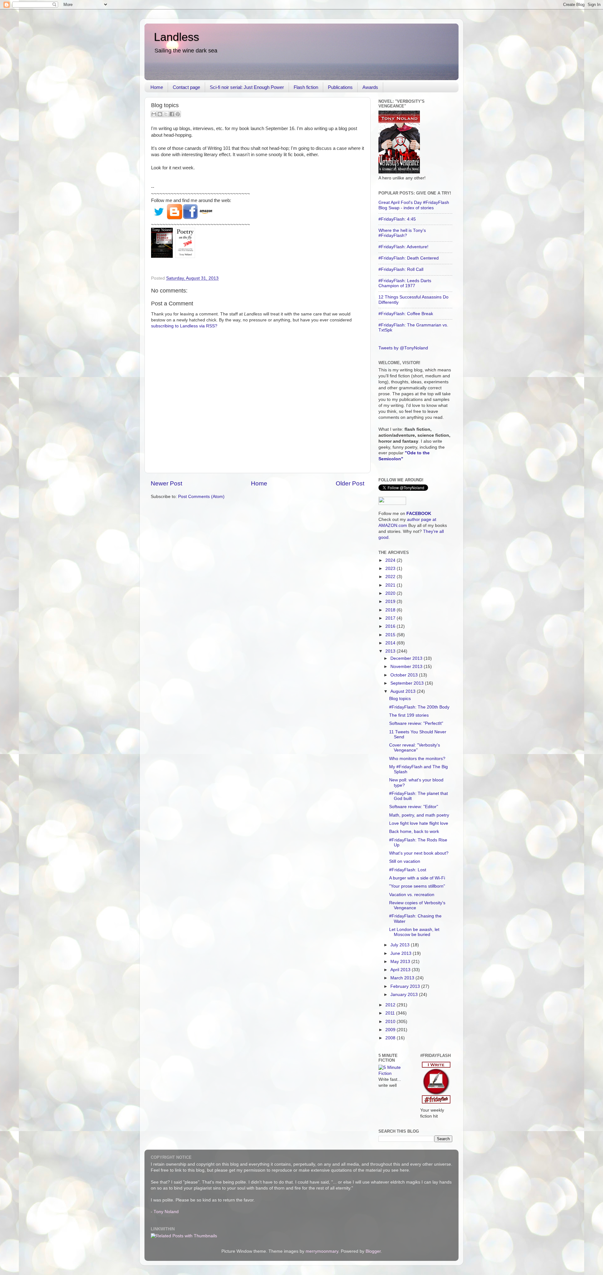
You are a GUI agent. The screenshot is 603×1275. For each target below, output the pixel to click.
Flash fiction (306, 87)
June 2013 (401, 953)
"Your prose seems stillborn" (417, 886)
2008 (391, 1038)
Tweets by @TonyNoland (403, 348)
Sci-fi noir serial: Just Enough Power (247, 87)
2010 (391, 1021)
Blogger (373, 1251)
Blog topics (400, 698)
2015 (391, 634)
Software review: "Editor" (413, 806)
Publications (340, 87)
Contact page (186, 87)
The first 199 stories (409, 715)
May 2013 (400, 961)
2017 (391, 618)
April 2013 (401, 969)
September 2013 (407, 683)
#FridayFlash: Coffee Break (405, 313)
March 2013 (403, 978)
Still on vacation (404, 861)
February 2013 (405, 986)
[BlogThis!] (160, 114)
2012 (391, 1005)
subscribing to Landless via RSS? (184, 326)
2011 (390, 1013)
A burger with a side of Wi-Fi (417, 878)
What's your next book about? (418, 853)
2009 (391, 1029)
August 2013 (403, 691)
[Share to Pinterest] (178, 114)
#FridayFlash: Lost (407, 869)
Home (156, 87)
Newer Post (166, 483)
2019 (391, 601)
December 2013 (407, 658)
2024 (391, 560)
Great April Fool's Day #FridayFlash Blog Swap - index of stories (413, 205)
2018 (391, 610)
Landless (176, 36)
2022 (391, 576)
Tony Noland (166, 1211)
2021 (391, 585)
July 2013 (400, 945)
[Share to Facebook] (172, 114)
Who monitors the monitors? (417, 758)
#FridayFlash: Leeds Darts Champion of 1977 (404, 283)
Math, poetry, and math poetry (419, 815)
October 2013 (404, 675)
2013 (391, 651)
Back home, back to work (414, 831)
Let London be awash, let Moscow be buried (414, 932)
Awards (370, 87)
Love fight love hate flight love (418, 823)
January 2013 (404, 994)
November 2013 (407, 666)
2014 (391, 643)
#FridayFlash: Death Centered (408, 258)
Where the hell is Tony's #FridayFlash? (402, 233)
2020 (391, 593)
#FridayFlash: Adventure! (403, 246)
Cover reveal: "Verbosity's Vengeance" (414, 747)
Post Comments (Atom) (201, 496)
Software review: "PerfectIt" (416, 723)
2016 (391, 626)
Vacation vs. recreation (411, 894)
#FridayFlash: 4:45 (397, 219)
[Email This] (154, 114)
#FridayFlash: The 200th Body (419, 707)
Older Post (350, 483)
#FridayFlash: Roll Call (400, 269)
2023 (391, 568)
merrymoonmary (322, 1251)
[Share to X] (166, 114)
